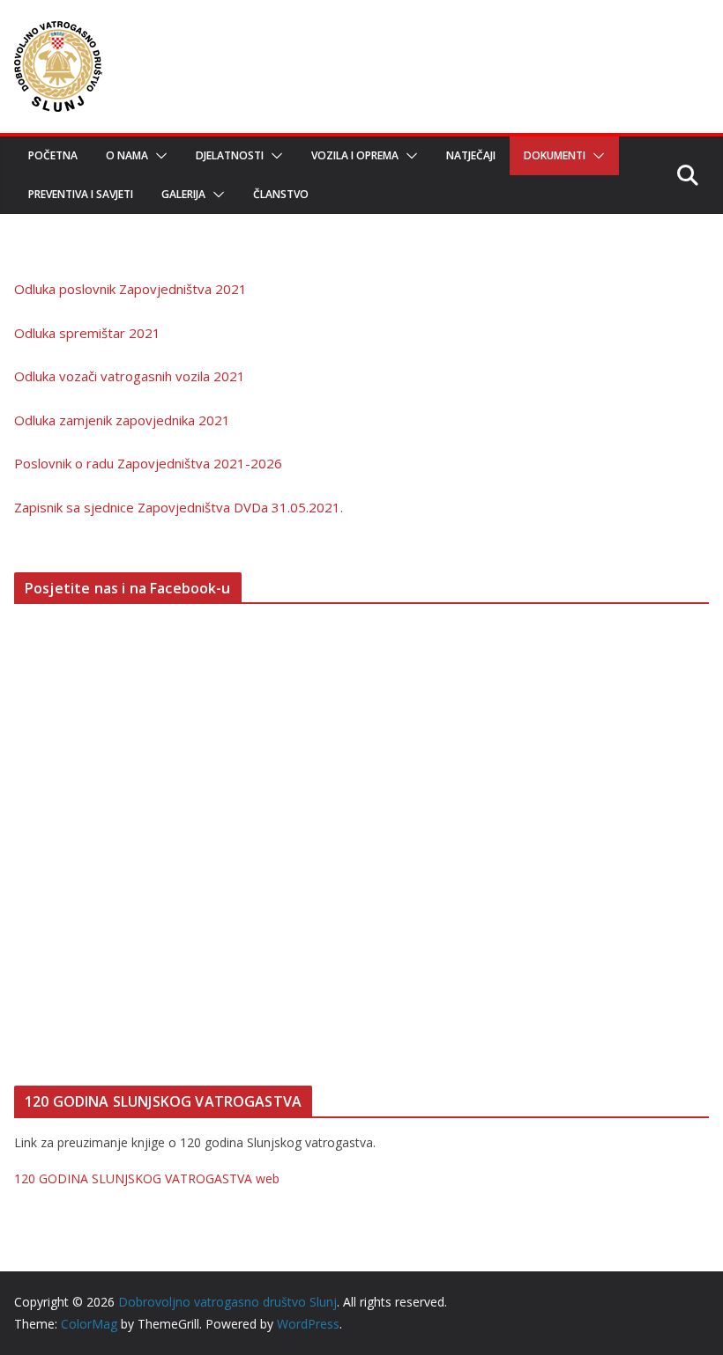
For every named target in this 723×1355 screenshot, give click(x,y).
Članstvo (281, 194)
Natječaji (471, 155)
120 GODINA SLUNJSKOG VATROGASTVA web (147, 1178)
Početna (53, 155)
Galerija (183, 194)
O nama (127, 155)
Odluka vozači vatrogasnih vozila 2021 (129, 376)
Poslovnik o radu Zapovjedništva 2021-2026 (148, 463)
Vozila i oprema (355, 155)
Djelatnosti (230, 155)
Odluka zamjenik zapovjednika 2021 (122, 420)
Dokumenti (554, 155)
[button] (158, 155)
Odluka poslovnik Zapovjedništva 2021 (130, 289)
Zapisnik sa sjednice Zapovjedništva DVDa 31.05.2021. (178, 507)
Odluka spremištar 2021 (87, 333)
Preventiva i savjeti (80, 194)
